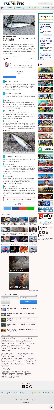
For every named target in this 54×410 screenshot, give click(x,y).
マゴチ (3, 364)
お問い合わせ (33, 399)
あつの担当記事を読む (19, 71)
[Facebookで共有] (15, 208)
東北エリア (10, 372)
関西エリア (20, 374)
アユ (29, 356)
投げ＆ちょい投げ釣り (15, 348)
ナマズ (25, 356)
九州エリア (12, 377)
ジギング (25, 343)
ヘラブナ (33, 364)
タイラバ (4, 343)
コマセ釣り (5, 345)
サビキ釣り (26, 348)
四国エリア (5, 377)
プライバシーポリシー (25, 399)
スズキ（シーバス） (16, 356)
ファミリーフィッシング (19, 338)
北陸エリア (5, 374)
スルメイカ (30, 353)
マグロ (22, 364)
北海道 (3, 372)
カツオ (27, 364)
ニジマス (4, 358)
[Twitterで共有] (7, 208)
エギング (4, 340)
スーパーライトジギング (14, 343)
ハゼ (34, 361)
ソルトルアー (12, 77)
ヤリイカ (16, 364)
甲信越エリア (26, 372)
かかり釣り (5, 348)
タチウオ (21, 358)
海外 (18, 377)
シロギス (29, 361)
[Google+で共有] (22, 208)
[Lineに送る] (30, 208)
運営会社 (17, 399)
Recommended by (32, 290)
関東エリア (18, 372)
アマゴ (10, 358)
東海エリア (12, 374)
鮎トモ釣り (31, 338)
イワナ (15, 358)
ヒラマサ (23, 353)
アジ (3, 353)
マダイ (7, 353)
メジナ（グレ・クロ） (8, 361)
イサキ (17, 353)
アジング (18, 340)
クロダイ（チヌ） (20, 361)
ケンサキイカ (5, 356)
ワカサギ (9, 364)
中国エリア (28, 374)
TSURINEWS (26, 402)
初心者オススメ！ (6, 338)
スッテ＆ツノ (20, 345)
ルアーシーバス (26, 340)
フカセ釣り (32, 343)
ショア (5, 77)
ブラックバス (5, 366)
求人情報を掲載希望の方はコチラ (46, 19)
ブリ (12, 353)
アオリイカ (34, 358)
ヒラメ (27, 358)
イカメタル (12, 345)
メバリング (11, 340)
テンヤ (28, 345)
